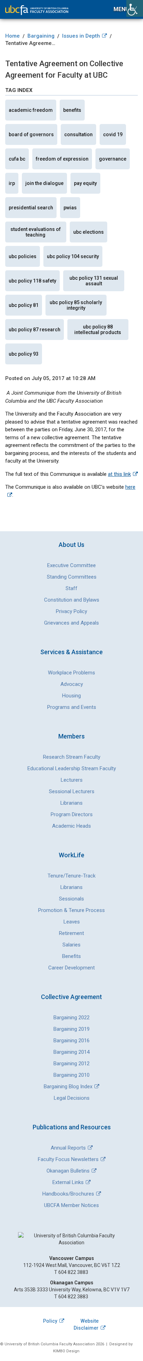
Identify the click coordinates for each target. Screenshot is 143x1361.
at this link (119, 474)
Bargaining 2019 (71, 1029)
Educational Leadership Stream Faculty (71, 768)
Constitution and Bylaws (71, 600)
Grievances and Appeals (71, 623)
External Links (68, 1182)
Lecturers (72, 780)
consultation (78, 134)
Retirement (71, 933)
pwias (70, 207)
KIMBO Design (66, 1351)
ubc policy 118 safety (32, 281)
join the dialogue (44, 183)
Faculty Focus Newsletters (68, 1159)
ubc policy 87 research (34, 329)
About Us (71, 544)
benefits (72, 110)
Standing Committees (71, 577)
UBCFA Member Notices (71, 1205)
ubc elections (88, 232)
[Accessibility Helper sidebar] (134, 8)
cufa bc (17, 159)
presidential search (31, 207)
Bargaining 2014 (71, 1052)
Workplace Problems (71, 673)
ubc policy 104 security (73, 256)
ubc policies (22, 256)
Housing (71, 696)
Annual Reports (68, 1148)
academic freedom (31, 110)
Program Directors (72, 814)
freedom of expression (62, 159)
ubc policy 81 (24, 305)
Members (71, 736)
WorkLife (71, 855)
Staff (71, 588)
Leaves (72, 922)
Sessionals (71, 899)
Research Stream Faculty (71, 757)
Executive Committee (71, 565)
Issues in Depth (81, 36)
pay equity (85, 183)
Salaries (71, 945)
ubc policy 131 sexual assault (93, 280)
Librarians (71, 803)
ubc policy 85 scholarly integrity (76, 305)
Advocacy (71, 684)
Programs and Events (71, 707)
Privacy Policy (71, 611)
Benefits (71, 956)
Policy (50, 1321)
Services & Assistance (71, 652)
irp (12, 183)
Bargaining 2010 (71, 1075)
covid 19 (113, 134)
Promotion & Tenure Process (71, 910)
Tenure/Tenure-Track (71, 876)
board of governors (31, 134)
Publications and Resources (72, 1127)
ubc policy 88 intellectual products (97, 329)
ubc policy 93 (24, 354)
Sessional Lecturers (71, 791)
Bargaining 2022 (71, 1017)
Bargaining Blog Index (68, 1086)
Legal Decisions (72, 1098)
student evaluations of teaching (35, 232)
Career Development (71, 968)
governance (112, 159)
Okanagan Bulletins (68, 1171)
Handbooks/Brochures (68, 1194)
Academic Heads (71, 826)
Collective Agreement (71, 996)
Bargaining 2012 (71, 1063)
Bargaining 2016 (71, 1040)
